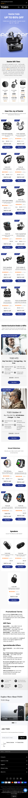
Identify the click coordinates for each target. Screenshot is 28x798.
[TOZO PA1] (20, 545)
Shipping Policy (11, 787)
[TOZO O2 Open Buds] (20, 292)
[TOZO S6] (7, 497)
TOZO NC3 (7, 300)
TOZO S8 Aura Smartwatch (7, 471)
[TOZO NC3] (7, 292)
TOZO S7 (20, 471)
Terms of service (10, 742)
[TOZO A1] (20, 159)
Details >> (3, 3)
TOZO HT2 (7, 167)
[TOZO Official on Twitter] (17, 779)
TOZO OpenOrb (20, 133)
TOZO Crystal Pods (20, 234)
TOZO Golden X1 (20, 267)
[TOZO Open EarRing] (7, 192)
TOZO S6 (7, 505)
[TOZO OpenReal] (7, 259)
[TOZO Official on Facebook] (7, 779)
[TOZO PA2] (7, 545)
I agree (14, 796)
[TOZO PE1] (14, 578)
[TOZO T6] (7, 226)
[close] (26, 2)
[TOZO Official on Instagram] (11, 779)
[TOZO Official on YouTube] (21, 779)
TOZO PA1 (20, 553)
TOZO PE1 (14, 586)
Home (2, 751)
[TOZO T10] (20, 192)
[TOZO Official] (4, 7)
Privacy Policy (20, 742)
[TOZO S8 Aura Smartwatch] (7, 463)
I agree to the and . (15, 744)
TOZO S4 (20, 505)
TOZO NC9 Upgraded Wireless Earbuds (7, 133)
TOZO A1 (20, 167)
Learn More (5, 718)
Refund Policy (4, 787)
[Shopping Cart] (23, 7)
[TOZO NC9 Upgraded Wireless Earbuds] (7, 125)
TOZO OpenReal (7, 267)
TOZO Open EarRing (7, 200)
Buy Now (7, 147)
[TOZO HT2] (7, 159)
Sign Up (22, 737)
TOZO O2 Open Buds (20, 300)
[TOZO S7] (20, 463)
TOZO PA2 (7, 553)
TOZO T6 (7, 234)
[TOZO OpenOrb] (20, 125)
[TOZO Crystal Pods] (20, 226)
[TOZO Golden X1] (20, 259)
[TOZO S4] (20, 497)
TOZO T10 (20, 199)
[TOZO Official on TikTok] (14, 779)
